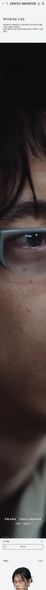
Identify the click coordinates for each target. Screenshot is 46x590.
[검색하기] (42, 541)
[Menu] (3, 3)
